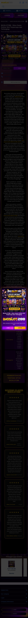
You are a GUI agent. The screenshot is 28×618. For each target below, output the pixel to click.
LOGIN (8, 327)
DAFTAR (20, 327)
